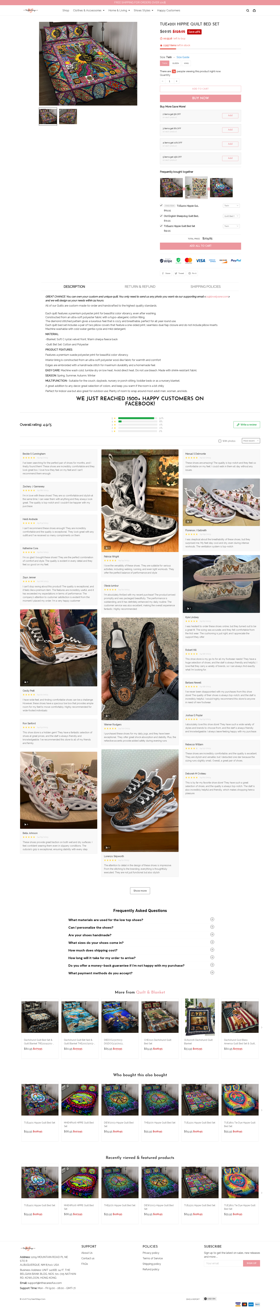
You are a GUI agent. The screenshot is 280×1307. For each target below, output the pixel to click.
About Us (87, 1252)
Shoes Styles (142, 10)
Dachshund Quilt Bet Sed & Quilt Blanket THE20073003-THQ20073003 (79, 1042)
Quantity (165, 75)
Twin (169, 57)
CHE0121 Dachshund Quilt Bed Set (157, 1042)
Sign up (252, 1263)
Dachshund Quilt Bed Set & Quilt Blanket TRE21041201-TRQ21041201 (38, 1042)
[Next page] (262, 1028)
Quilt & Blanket (150, 992)
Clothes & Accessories (87, 10)
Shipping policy (152, 1263)
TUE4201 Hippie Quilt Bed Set (188, 206)
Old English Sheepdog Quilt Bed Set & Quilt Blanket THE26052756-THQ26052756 (181, 216)
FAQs (84, 1263)
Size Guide (183, 57)
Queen (175, 63)
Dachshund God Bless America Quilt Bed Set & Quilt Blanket (239, 1042)
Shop (66, 10)
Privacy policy (151, 1252)
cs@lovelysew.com (216, 296)
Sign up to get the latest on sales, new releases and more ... (232, 1254)
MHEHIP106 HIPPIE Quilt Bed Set (79, 1124)
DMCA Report (193, 1299)
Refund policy (151, 1269)
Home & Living (117, 10)
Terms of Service (153, 1258)
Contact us (87, 1258)
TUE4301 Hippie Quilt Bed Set (199, 1122)
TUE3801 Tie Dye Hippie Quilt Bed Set (239, 1124)
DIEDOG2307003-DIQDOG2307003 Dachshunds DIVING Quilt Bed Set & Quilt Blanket (120, 1042)
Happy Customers (168, 10)
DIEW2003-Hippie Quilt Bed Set (119, 1124)
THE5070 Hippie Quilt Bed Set (159, 1122)
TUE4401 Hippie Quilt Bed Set (179, 226)
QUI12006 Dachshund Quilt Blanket (198, 1042)
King (186, 63)
